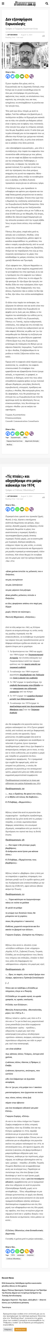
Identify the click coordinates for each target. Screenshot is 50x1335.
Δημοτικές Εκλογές (32, 441)
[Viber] (31, 76)
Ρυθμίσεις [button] (8, 1329)
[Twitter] (12, 76)
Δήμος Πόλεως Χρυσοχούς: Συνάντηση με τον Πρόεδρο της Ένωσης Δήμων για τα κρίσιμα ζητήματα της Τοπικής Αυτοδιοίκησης (24, 1293)
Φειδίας (9, 445)
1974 (12, 1255)
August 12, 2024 (26, 35)
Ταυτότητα (6, 1307)
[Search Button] (47, 3)
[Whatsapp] (17, 76)
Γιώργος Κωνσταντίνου (14, 441)
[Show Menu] (3, 3)
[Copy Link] (27, 76)
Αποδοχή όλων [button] (20, 1329)
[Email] (22, 76)
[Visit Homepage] (25, 3)
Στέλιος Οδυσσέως (14, 1259)
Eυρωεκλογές (16, 437)
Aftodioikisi (12, 35)
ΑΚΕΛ (25, 437)
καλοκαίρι (20, 1255)
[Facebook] (8, 76)
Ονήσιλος (30, 1255)
